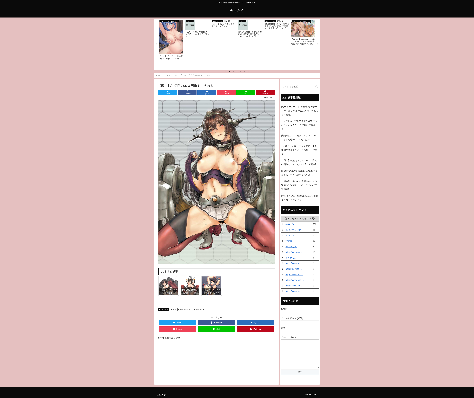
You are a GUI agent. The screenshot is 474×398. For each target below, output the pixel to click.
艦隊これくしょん (186, 309)
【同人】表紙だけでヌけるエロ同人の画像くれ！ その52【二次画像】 (299, 162)
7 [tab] (248, 71)
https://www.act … (294, 263)
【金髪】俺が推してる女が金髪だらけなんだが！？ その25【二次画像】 (299, 125)
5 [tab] (240, 71)
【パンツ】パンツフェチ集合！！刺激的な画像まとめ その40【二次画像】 (299, 150)
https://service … (294, 269)
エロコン (290, 235)
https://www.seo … (295, 291)
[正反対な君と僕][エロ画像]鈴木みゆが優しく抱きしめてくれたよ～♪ (299, 173)
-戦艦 (174, 309)
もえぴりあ (164, 309)
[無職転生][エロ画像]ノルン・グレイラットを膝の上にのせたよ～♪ (299, 137)
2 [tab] (229, 71)
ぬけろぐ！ (291, 246)
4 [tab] (237, 71)
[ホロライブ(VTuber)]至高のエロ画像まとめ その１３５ (299, 198)
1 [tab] (226, 71)
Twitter (289, 241)
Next (318, 44)
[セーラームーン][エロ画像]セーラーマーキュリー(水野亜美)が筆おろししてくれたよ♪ (299, 110)
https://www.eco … (295, 280)
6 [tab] (244, 71)
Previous (156, 44)
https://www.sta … (294, 252)
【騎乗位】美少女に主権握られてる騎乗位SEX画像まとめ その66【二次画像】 (299, 185)
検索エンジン (292, 224)
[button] (316, 86)
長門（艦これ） (201, 309)
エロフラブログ (293, 230)
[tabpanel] (171, 44)
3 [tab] (233, 71)
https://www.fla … (294, 285)
